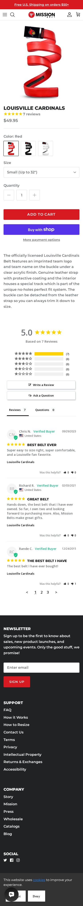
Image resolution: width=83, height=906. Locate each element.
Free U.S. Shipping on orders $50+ (41, 5)
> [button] (56, 592)
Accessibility (15, 769)
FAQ (7, 710)
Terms (9, 740)
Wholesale (13, 819)
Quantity (11, 185)
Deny (36, 896)
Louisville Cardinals (20, 462)
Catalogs (11, 826)
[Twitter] (5, 860)
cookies (39, 880)
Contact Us (13, 732)
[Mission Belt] (41, 14)
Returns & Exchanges (23, 762)
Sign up (16, 682)
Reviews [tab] (15, 410)
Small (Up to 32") (22, 172)
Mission (10, 804)
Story (8, 797)
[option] (41, 61)
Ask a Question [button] (43, 395)
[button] (66, 472)
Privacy (10, 747)
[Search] (14, 14)
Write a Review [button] (43, 385)
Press (9, 811)
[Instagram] (18, 860)
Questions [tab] (42, 410)
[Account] (68, 14)
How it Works (16, 717)
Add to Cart (41, 214)
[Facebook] (11, 860)
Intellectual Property (22, 754)
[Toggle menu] (5, 14)
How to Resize (16, 725)
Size (7, 163)
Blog (8, 834)
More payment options (41, 240)
